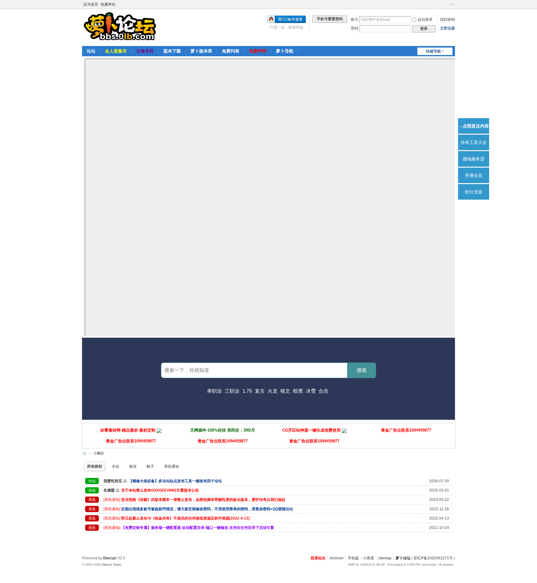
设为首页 (90, 4)
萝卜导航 (284, 51)
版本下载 (172, 51)
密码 (354, 28)
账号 (354, 19)
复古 (260, 391)
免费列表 (230, 51)
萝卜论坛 (403, 558)
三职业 (232, 391)
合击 (323, 391)
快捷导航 (433, 51)
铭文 (285, 391)
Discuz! (110, 558)
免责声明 (257, 51)
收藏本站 (108, 4)
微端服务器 (473, 158)
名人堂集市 (116, 51)
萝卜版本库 (201, 51)
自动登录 (425, 19)
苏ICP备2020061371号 (433, 558)
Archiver (337, 558)
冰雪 (311, 391)
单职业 (214, 391)
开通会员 (473, 175)
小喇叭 (98, 453)
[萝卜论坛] (121, 27)
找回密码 (447, 19)
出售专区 (145, 51)
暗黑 (298, 391)
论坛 (91, 51)
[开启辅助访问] (446, 4)
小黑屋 (368, 558)
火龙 (273, 391)
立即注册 (447, 28)
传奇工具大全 (474, 142)
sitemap (385, 558)
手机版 (353, 558)
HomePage (84, 453)
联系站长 (318, 558)
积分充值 (473, 191)
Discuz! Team (111, 564)
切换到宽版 (452, 4)
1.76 (247, 391)
